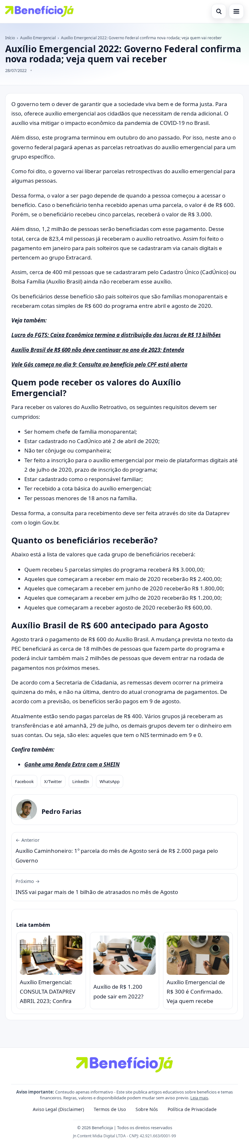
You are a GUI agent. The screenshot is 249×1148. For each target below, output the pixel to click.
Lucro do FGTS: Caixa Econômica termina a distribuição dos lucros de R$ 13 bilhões (116, 335)
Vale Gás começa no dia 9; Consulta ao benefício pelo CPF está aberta (99, 364)
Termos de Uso (110, 1109)
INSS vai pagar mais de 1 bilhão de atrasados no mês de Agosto (97, 887)
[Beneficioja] (39, 11)
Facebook (24, 781)
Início (10, 38)
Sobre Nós (147, 1109)
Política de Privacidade (192, 1109)
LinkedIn (80, 781)
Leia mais (199, 1098)
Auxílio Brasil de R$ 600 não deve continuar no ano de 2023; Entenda (97, 350)
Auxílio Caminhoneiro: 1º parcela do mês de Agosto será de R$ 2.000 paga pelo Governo (117, 850)
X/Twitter (53, 781)
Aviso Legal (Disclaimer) (58, 1109)
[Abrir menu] (236, 11)
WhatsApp (110, 781)
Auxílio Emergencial (38, 38)
